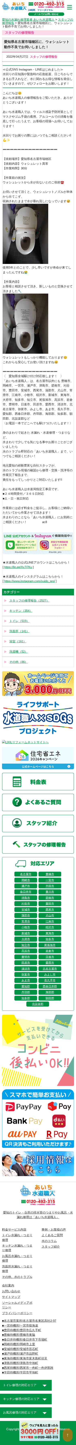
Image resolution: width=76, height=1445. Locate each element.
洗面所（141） (19, 631)
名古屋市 (25, 874)
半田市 (50, 886)
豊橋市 (50, 874)
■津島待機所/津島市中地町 (20, 1363)
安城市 (25, 909)
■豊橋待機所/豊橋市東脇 (18, 1334)
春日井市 (25, 891)
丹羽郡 (25, 992)
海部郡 (50, 992)
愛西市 (50, 962)
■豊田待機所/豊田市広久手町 (21, 1330)
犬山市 (50, 915)
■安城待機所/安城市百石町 (20, 1349)
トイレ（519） (19, 621)
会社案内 (8, 1285)
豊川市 (50, 891)
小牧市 (25, 927)
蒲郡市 (25, 915)
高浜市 (25, 950)
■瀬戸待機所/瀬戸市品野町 (20, 1353)
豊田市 (50, 903)
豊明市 (25, 956)
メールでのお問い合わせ (46, 14)
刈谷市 (25, 903)
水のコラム (49, 1241)
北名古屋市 (50, 968)
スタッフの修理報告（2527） (29, 600)
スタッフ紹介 (51, 1246)
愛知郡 (25, 986)
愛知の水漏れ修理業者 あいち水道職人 (28, 19)
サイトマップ (11, 1297)
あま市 (25, 980)
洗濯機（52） (18, 651)
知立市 (25, 945)
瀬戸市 (25, 886)
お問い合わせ (11, 1291)
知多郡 (25, 998)
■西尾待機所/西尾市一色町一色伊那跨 (27, 1367)
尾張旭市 (50, 945)
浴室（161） (17, 641)
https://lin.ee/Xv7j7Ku (18, 567)
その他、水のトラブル (17, 1276)
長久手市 (50, 980)
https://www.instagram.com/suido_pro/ (29, 581)
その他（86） (18, 661)
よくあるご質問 (52, 1235)
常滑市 (25, 921)
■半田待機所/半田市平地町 (20, 1372)
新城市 (25, 933)
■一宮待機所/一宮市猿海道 (20, 1325)
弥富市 (25, 974)
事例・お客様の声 (54, 1229)
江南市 (50, 921)
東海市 (50, 933)
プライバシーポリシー (17, 1313)
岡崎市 (25, 880)
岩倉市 (50, 950)
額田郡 (50, 998)
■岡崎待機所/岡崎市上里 (18, 1344)
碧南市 (50, 897)
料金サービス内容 (14, 1229)
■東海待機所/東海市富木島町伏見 (24, 1358)
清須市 (25, 968)
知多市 (50, 939)
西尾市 (50, 909)
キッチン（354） (20, 610)
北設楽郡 (37, 1004)
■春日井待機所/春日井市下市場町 (24, 1339)
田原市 (25, 962)
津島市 (25, 897)
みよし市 (50, 974)
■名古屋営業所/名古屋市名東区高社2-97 (29, 1320)
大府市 (25, 939)
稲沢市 (50, 927)
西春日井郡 (50, 986)
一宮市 (50, 880)
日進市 (50, 956)
